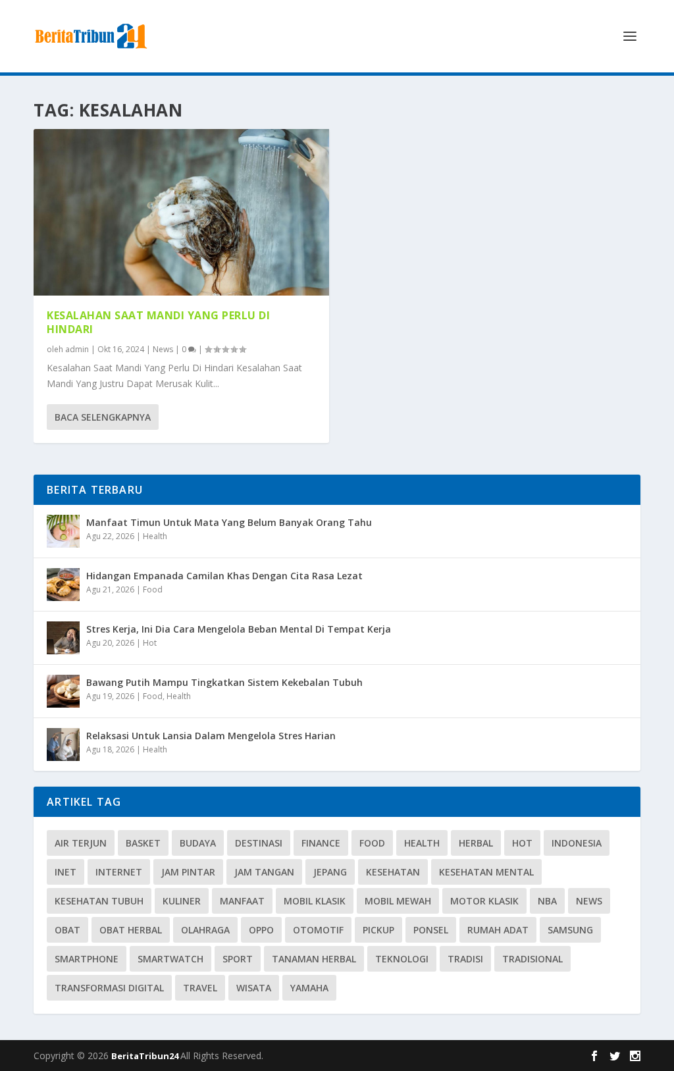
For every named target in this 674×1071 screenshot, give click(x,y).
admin (77, 349)
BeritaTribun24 (145, 1056)
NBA (547, 901)
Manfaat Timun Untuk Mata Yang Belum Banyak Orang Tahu (229, 522)
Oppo (261, 930)
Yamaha (309, 987)
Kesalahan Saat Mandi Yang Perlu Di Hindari (158, 322)
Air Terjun (81, 843)
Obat (67, 930)
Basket (143, 843)
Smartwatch (170, 959)
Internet (118, 872)
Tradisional (532, 959)
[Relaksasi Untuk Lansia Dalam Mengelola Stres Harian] (63, 744)
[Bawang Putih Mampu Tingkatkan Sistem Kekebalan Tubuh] (63, 691)
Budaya (198, 843)
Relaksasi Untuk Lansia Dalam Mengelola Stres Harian (211, 735)
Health (155, 536)
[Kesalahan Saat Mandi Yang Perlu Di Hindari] (181, 212)
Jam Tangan (264, 872)
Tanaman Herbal (314, 959)
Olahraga (205, 930)
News (163, 349)
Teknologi (401, 959)
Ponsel (430, 930)
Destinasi (258, 843)
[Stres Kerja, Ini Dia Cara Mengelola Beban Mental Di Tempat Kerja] (63, 637)
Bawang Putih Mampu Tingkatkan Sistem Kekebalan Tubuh (224, 682)
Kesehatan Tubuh (99, 901)
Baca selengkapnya (103, 417)
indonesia (577, 843)
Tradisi (465, 959)
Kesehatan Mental (486, 872)
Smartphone (86, 959)
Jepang (330, 872)
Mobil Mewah (398, 901)
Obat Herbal (130, 930)
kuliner (182, 901)
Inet (65, 872)
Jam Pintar (188, 872)
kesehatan (393, 872)
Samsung (570, 930)
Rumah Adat (498, 930)
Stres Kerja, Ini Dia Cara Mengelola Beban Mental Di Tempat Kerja (238, 629)
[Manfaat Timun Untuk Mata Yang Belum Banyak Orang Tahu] (63, 531)
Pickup (378, 930)
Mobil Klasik (315, 901)
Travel (200, 987)
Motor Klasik (484, 901)
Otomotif (318, 930)
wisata (253, 987)
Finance (320, 843)
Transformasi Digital (109, 987)
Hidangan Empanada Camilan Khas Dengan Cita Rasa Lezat (224, 575)
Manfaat (242, 901)
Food (153, 589)
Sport (237, 959)
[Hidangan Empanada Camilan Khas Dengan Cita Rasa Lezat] (63, 584)
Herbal (476, 843)
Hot (150, 642)
